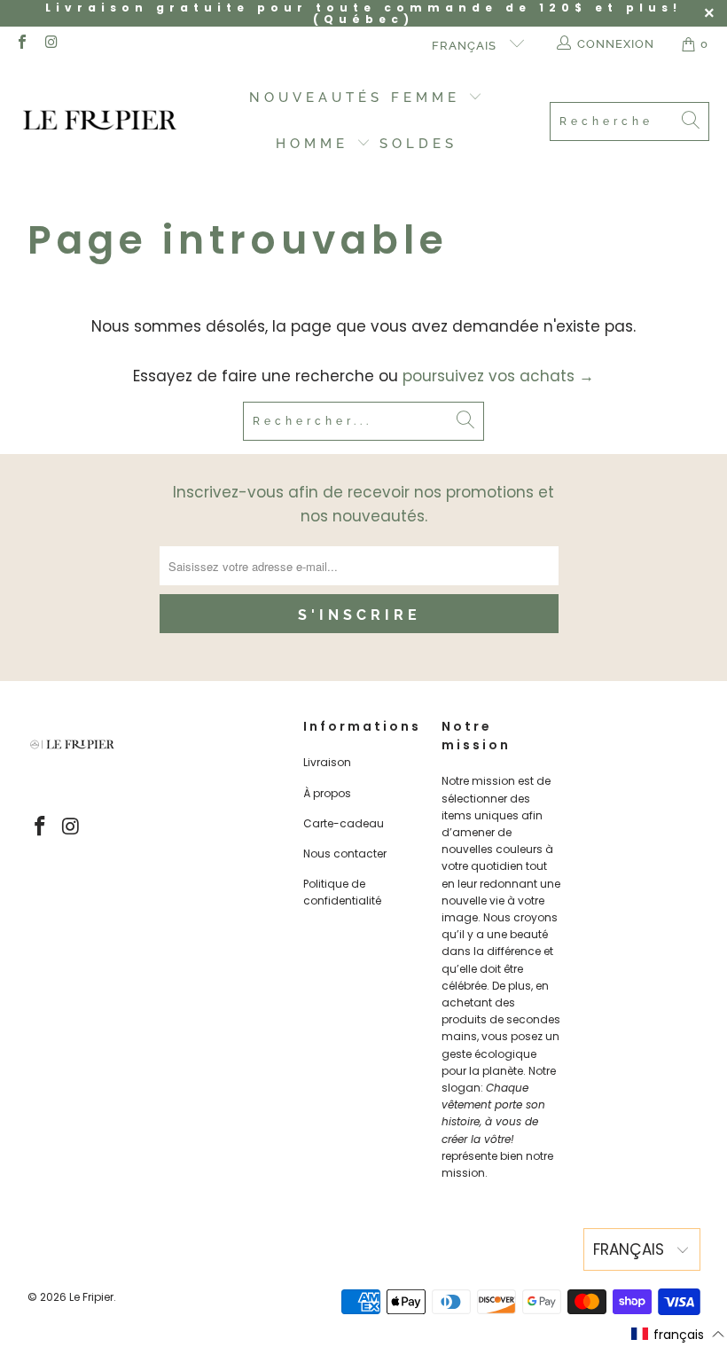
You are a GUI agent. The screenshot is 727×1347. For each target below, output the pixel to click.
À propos (327, 793)
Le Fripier (91, 1296)
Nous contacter (345, 853)
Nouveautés (316, 98)
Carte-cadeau (343, 823)
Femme (429, 98)
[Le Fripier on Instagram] (51, 43)
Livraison (327, 762)
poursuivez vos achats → (498, 376)
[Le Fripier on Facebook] (21, 43)
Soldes (418, 144)
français (466, 45)
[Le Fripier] (100, 121)
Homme (316, 144)
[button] (678, 1334)
